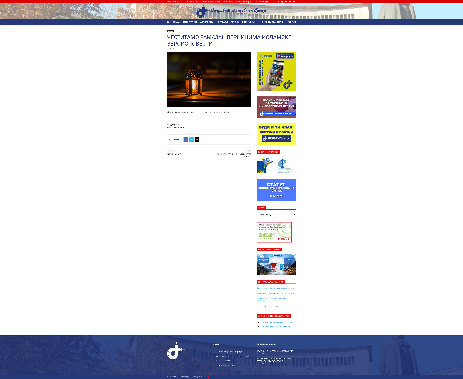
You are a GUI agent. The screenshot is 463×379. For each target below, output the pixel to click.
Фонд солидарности (272, 22)
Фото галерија (263, 2)
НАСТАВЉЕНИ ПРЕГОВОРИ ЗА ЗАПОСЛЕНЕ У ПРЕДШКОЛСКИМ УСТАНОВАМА (275, 360)
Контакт (291, 22)
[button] (274, 2)
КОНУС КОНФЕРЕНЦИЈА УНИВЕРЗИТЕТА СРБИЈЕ (233, 155)
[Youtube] (294, 1)
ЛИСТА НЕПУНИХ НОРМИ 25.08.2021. (276, 326)
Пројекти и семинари (212, 2)
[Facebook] (278, 1)
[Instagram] (282, 1)
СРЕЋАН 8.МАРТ (174, 154)
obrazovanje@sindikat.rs (225, 365)
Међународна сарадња (232, 2)
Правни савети (194, 2)
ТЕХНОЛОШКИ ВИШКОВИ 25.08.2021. (276, 323)
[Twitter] (290, 1)
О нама (176, 22)
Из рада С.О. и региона (228, 22)
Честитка (170, 31)
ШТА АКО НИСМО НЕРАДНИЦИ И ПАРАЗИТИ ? (275, 351)
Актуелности (206, 22)
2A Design (206, 377)
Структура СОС (190, 22)
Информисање (249, 22)
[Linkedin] (286, 1)
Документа (249, 2)
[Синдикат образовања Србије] (231, 11)
